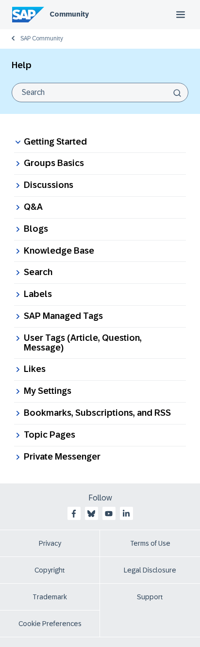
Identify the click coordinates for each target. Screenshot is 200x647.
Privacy (50, 543)
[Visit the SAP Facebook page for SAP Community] (74, 514)
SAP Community (41, 38)
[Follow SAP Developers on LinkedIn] (126, 514)
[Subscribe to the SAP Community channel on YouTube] (109, 514)
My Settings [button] (47, 391)
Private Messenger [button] (62, 457)
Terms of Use (150, 543)
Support (150, 597)
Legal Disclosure (150, 570)
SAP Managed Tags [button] (63, 316)
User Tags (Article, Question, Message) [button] (83, 342)
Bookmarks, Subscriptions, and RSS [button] (97, 413)
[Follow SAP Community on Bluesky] (91, 514)
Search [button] (38, 272)
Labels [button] (38, 294)
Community (69, 14)
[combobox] (100, 92)
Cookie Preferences (50, 624)
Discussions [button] (48, 185)
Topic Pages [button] (49, 435)
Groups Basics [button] (54, 163)
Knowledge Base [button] (59, 251)
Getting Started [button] (55, 142)
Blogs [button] (36, 229)
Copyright (49, 570)
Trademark (50, 597)
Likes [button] (35, 369)
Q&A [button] (33, 207)
